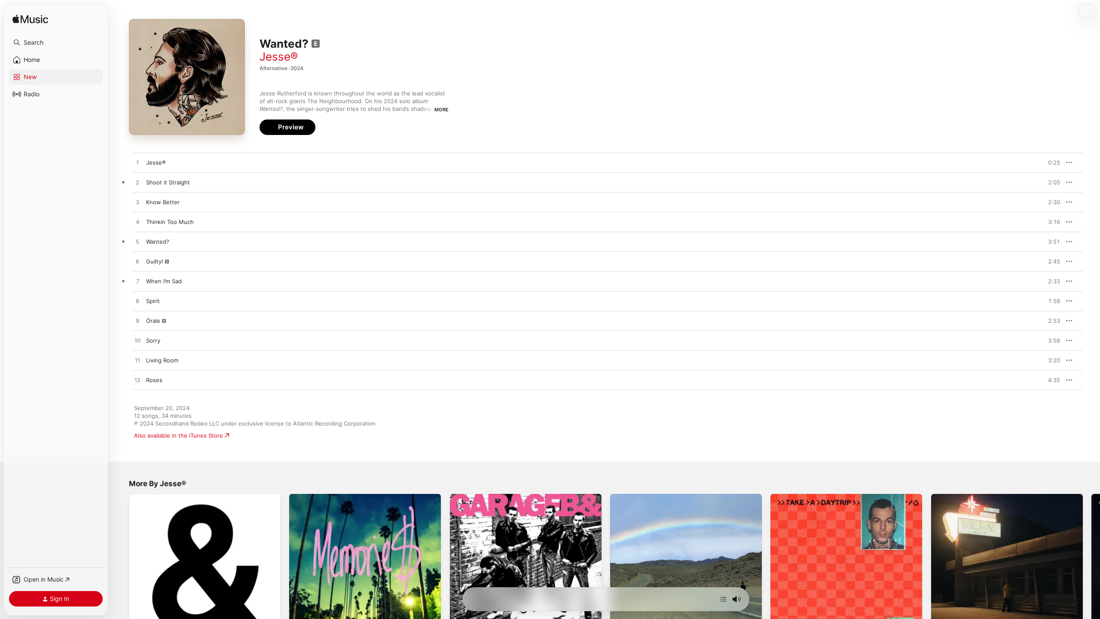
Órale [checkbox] (153, 320)
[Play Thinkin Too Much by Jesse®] (137, 222)
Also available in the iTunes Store (178, 435)
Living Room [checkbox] (162, 360)
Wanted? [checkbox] (157, 241)
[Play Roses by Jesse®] (137, 380)
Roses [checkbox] (154, 380)
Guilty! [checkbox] (154, 261)
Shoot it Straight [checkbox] (168, 182)
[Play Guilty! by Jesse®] (137, 262)
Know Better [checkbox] (163, 202)
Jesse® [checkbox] (156, 162)
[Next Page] (1091, 570)
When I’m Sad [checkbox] (164, 281)
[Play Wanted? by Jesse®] (137, 242)
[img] (30, 20)
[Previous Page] (120, 570)
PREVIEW (1050, 162)
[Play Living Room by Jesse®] (137, 361)
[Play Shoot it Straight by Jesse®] (137, 183)
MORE (441, 110)
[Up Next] (723, 599)
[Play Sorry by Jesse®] (137, 341)
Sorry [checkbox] (153, 340)
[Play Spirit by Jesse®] (137, 301)
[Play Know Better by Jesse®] (137, 202)
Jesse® (279, 56)
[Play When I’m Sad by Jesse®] (137, 281)
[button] (55, 42)
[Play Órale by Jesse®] (137, 321)
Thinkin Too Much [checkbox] (170, 221)
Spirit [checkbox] (153, 300)
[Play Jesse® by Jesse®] (137, 163)
